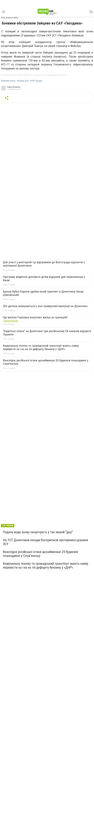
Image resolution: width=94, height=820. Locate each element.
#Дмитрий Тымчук (8, 81)
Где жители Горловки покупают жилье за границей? (35, 317)
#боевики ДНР (23, 81)
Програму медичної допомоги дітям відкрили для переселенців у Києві (44, 278)
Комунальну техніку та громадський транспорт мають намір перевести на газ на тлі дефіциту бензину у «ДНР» (41, 347)
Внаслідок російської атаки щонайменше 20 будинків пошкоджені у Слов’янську (45, 362)
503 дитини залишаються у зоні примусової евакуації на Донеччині (45, 306)
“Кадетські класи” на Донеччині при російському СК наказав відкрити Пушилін (47, 332)
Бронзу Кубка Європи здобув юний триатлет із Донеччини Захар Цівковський (43, 293)
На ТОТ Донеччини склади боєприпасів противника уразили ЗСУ (45, 542)
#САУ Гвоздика (36, 81)
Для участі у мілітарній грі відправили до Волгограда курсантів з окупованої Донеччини (44, 264)
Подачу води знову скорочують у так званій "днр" (38, 532)
